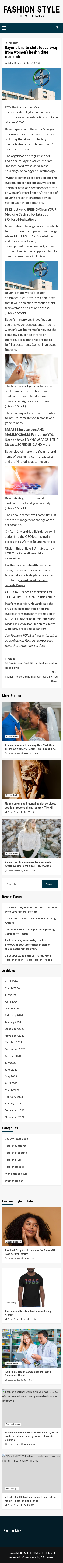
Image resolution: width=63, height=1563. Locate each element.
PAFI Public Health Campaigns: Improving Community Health (30, 931)
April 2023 (11, 1083)
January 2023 (13, 1103)
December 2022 (14, 1110)
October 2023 (13, 1042)
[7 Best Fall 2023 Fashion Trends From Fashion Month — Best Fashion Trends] (31, 1473)
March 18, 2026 (30, 1319)
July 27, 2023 (29, 812)
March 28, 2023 (33, 63)
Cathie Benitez (15, 63)
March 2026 (12, 988)
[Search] (57, 28)
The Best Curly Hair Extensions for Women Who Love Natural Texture (31, 909)
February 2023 (14, 1096)
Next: (31, 677)
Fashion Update (14, 1166)
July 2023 (10, 1062)
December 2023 (14, 1028)
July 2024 (10, 994)
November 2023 (14, 1035)
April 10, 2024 (29, 1505)
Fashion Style (31, 10)
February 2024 (14, 1015)
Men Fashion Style (16, 1173)
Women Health (12, 43)
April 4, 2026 (29, 1258)
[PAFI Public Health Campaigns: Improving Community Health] (31, 1348)
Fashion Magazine (16, 1152)
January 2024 (13, 1022)
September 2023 (15, 1049)
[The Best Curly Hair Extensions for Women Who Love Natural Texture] (31, 1226)
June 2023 (11, 1069)
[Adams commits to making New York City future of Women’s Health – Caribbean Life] (31, 721)
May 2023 (11, 1076)
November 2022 (14, 1117)
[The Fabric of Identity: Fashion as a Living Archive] (31, 1287)
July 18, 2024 (29, 1380)
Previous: (31, 663)
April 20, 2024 (29, 1444)
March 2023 (12, 1089)
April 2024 (11, 1001)
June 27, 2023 (29, 871)
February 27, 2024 (31, 753)
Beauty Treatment (16, 1138)
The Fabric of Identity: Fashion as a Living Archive (30, 920)
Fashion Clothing (15, 1145)
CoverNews (29, 1557)
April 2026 (11, 981)
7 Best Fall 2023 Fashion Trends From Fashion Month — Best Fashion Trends (28, 957)
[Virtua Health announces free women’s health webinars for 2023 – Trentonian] (31, 838)
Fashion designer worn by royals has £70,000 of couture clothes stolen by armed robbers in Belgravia (27, 944)
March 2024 (12, 1008)
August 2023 (13, 1055)
